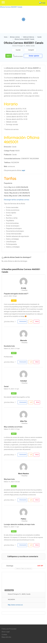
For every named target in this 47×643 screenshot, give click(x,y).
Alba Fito (23, 421)
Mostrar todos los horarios (24, 568)
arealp (23, 288)
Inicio (5, 37)
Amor (37, 321)
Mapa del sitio (6, 637)
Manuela (23, 340)
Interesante (22, 321)
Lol (31, 321)
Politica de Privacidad (9, 629)
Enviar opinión (34, 56)
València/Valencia (28, 37)
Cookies (4, 634)
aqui (23, 170)
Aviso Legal (6, 632)
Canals (39, 37)
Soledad (23, 381)
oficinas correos (15, 37)
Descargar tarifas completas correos (16, 200)
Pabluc (23, 519)
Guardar (18, 50)
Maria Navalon (23, 474)
